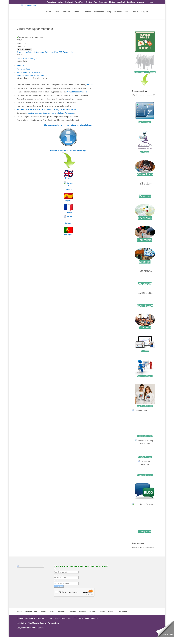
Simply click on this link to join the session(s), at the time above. (47, 109)
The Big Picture (144, 531)
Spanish (46, 113)
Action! (60, 2)
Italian (60, 113)
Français (68, 212)
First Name (58, 569)
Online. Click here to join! (27, 58)
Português (68, 234)
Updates (72, 611)
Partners (87, 12)
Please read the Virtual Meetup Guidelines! (68, 125)
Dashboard (69, 2)
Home (48, 12)
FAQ (126, 12)
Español (68, 201)
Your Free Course (145, 376)
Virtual (43, 75)
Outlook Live (68, 52)
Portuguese (69, 113)
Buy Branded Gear (145, 406)
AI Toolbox (144, 152)
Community (103, 2)
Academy (140, 2)
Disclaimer (122, 611)
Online (37, 75)
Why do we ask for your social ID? (143, 95)
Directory (89, 2)
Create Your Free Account (145, 72)
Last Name (58, 575)
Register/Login (51, 2)
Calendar (118, 12)
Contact (135, 12)
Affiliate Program (145, 457)
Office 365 (57, 52)
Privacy (111, 611)
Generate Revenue (145, 475)
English (30, 113)
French (54, 113)
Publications (99, 12)
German (38, 113)
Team (51, 611)
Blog (109, 12)
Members (66, 12)
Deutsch (68, 189)
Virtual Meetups (23, 69)
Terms (102, 611)
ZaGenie (31, 618)
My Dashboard (145, 122)
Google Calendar (36, 52)
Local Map (145, 218)
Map (95, 2)
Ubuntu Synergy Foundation (45, 623)
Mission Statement (145, 436)
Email (56, 580)
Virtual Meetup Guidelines (78, 92)
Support (145, 12)
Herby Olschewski (35, 628)
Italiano (68, 223)
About (57, 12)
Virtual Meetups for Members (29, 72)
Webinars (145, 351)
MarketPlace (79, 2)
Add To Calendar (24, 49)
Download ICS (23, 52)
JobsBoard (121, 2)
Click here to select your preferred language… (68, 151)
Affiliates (77, 12)
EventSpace (131, 2)
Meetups (112, 2)
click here (90, 85)
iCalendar (49, 52)
